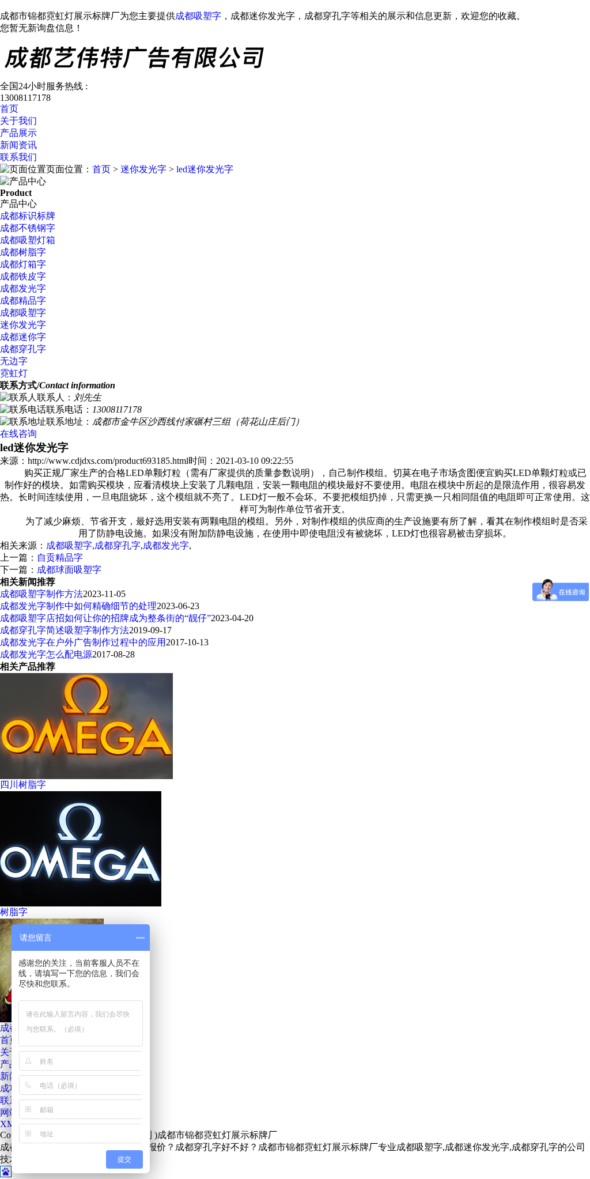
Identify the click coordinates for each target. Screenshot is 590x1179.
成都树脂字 (23, 252)
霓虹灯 (14, 373)
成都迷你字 (23, 337)
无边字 (14, 361)
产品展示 (18, 133)
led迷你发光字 (204, 169)
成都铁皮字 (23, 276)
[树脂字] (80, 903)
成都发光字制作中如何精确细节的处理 (78, 606)
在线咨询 (18, 434)
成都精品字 (23, 300)
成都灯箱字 (23, 264)
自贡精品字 (60, 557)
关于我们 (18, 121)
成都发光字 (23, 288)
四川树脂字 (23, 784)
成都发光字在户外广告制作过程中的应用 (83, 642)
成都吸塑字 (198, 16)
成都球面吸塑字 (69, 570)
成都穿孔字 (23, 349)
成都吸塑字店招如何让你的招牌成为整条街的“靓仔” (105, 618)
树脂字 (14, 912)
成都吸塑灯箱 (27, 240)
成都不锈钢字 (27, 228)
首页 (9, 109)
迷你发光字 (143, 169)
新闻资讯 (18, 145)
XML (10, 1124)
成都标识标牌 (27, 216)
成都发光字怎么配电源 (46, 654)
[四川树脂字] (86, 776)
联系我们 (18, 157)
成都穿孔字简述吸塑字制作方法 (64, 630)
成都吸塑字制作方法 (41, 594)
